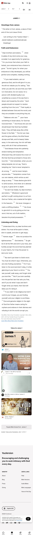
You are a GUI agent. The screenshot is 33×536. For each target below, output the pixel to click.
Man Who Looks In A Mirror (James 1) (16, 394)
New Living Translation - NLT (13, 432)
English (3, 432)
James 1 (3, 9)
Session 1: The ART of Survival (14, 371)
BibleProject (7, 350)
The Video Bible (8, 418)
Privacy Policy (19, 520)
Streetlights (7, 396)
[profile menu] (28, 3)
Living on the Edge (9, 373)
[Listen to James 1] (24, 9)
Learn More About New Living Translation (12, 321)
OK (28, 518)
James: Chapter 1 (10, 416)
